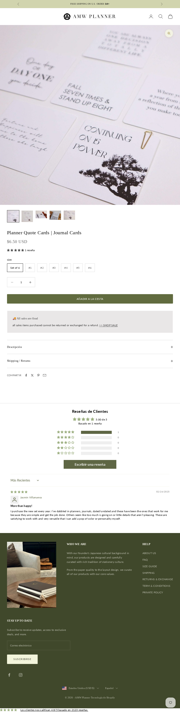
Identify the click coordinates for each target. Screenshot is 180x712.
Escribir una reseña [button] (90, 464)
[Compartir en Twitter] (32, 375)
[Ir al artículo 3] (41, 214)
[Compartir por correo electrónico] (44, 375)
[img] (19, 492)
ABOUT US (149, 553)
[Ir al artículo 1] (13, 216)
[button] (16, 250)
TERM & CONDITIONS (156, 585)
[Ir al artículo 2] (27, 216)
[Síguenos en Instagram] (20, 675)
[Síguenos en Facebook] (9, 675)
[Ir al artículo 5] (69, 215)
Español (109, 688)
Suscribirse (22, 659)
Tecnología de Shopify (103, 697)
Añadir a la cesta (90, 299)
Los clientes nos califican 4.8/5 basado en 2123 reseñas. (54, 710)
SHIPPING (148, 572)
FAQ (145, 559)
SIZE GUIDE (149, 566)
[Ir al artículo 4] (55, 215)
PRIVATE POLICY (152, 592)
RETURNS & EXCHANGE (157, 579)
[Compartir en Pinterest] (38, 375)
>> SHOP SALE (108, 325)
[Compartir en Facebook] (26, 375)
